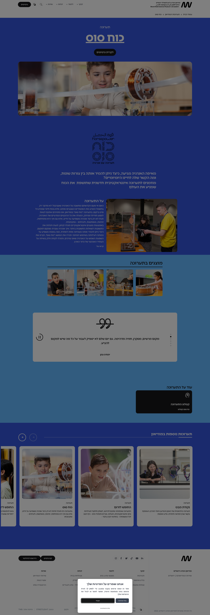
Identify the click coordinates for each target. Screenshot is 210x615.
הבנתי (98, 601)
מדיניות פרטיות (105, 608)
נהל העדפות (122, 601)
